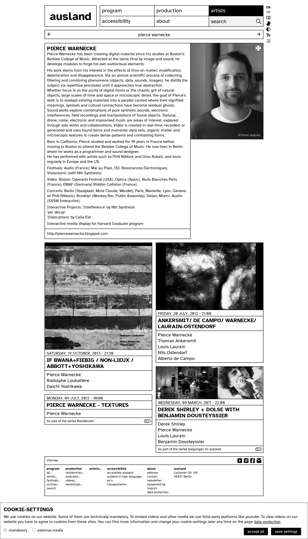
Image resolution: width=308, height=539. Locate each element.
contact (152, 476)
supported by (156, 484)
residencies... (75, 472)
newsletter (154, 480)
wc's (110, 480)
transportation (117, 484)
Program (112, 10)
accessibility (116, 469)
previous (49, 34)
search (51, 488)
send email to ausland (259, 460)
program (53, 469)
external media (50, 530)
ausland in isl (268, 23)
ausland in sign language (124, 476)
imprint (152, 488)
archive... (53, 484)
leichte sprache (268, 17)
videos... (71, 480)
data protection (158, 492)
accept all (256, 531)
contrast (268, 29)
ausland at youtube (239, 460)
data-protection (267, 521)
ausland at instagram (246, 460)
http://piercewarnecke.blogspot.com (77, 233)
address (152, 472)
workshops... (74, 484)
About (163, 21)
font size (268, 35)
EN (268, 7)
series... (52, 476)
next (259, 34)
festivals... (53, 480)
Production (169, 10)
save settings (286, 531)
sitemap (52, 460)
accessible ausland (120, 472)
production (74, 469)
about (151, 469)
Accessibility (116, 21)
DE (268, 12)
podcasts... (73, 476)
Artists (218, 10)
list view (268, 41)
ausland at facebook (252, 460)
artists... (95, 469)
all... (49, 472)
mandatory (18, 530)
